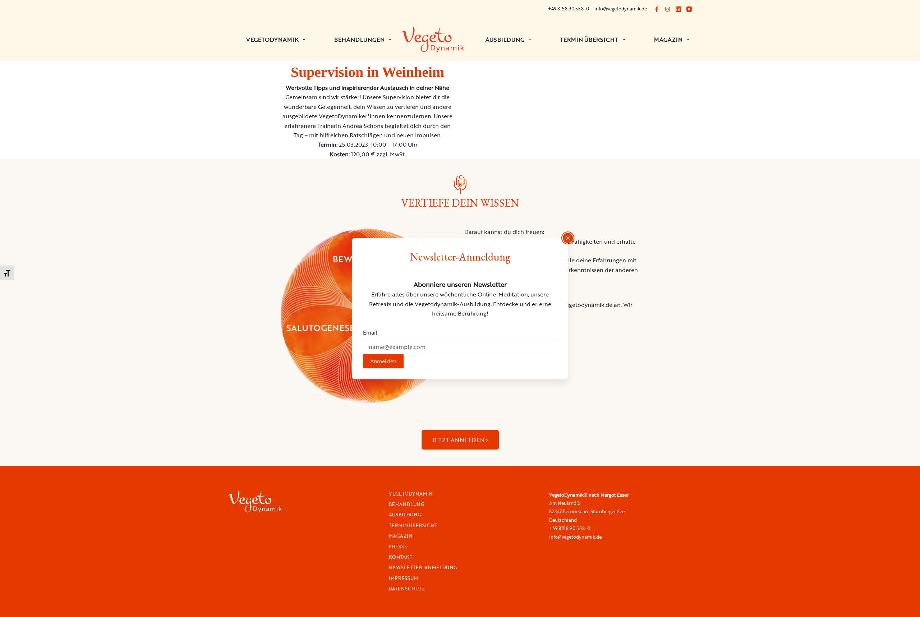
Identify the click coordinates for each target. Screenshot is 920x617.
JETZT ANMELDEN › (460, 440)
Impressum (403, 578)
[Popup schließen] (568, 238)
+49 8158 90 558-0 (568, 8)
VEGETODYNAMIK (272, 39)
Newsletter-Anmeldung (423, 568)
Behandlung (406, 504)
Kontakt (400, 557)
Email (370, 332)
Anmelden (383, 361)
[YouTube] (689, 9)
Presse (398, 547)
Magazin (668, 39)
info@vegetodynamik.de (620, 8)
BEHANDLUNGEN (359, 39)
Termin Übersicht (589, 39)
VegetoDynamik (410, 494)
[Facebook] (656, 9)
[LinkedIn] (678, 9)
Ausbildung (505, 39)
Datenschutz (407, 589)
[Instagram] (667, 9)
